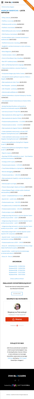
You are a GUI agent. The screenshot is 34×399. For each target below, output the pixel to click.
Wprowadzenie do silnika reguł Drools (13, 115)
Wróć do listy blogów (8, 7)
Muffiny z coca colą (7, 21)
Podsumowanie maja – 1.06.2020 (11, 202)
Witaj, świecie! (6, 17)
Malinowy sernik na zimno (9, 24)
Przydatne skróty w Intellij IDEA (11, 205)
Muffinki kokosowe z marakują (11, 43)
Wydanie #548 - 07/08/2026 (17, 270)
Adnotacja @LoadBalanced (9, 92)
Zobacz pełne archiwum (17, 278)
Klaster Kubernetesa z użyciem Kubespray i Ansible (16, 95)
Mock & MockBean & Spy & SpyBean (12, 58)
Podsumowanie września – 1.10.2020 (12, 125)
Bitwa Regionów (6, 51)
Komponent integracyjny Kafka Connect (13, 73)
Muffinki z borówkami (8, 27)
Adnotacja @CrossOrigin (9, 183)
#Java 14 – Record (7, 256)
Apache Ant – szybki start (9, 199)
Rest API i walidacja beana (9, 61)
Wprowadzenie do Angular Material (12, 128)
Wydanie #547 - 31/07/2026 (17, 272)
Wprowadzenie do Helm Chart (10, 82)
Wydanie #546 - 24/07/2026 (17, 274)
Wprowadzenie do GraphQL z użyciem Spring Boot (16, 178)
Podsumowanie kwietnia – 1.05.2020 (12, 209)
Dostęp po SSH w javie (8, 161)
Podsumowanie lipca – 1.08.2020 (11, 175)
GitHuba (10, 358)
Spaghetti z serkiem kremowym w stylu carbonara (16, 46)
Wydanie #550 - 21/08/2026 (17, 266)
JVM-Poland (22, 358)
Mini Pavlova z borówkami (9, 34)
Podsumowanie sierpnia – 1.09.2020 (12, 165)
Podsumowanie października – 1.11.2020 (13, 121)
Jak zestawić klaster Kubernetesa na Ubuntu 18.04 (16, 101)
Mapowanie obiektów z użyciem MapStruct (14, 68)
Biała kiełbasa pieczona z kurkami (11, 31)
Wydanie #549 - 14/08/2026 (17, 268)
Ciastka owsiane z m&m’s (9, 55)
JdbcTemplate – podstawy (9, 89)
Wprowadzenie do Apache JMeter (11, 118)
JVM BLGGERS (12, 2)
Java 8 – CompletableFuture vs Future (12, 195)
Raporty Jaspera (6, 153)
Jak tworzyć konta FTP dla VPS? (11, 111)
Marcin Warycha (9, 11)
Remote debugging (7, 171)
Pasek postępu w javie (8, 212)
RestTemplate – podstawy (9, 85)
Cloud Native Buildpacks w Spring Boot (13, 168)
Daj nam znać (17, 293)
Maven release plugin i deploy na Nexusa (13, 187)
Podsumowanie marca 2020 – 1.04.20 (12, 242)
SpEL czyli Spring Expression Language (13, 65)
